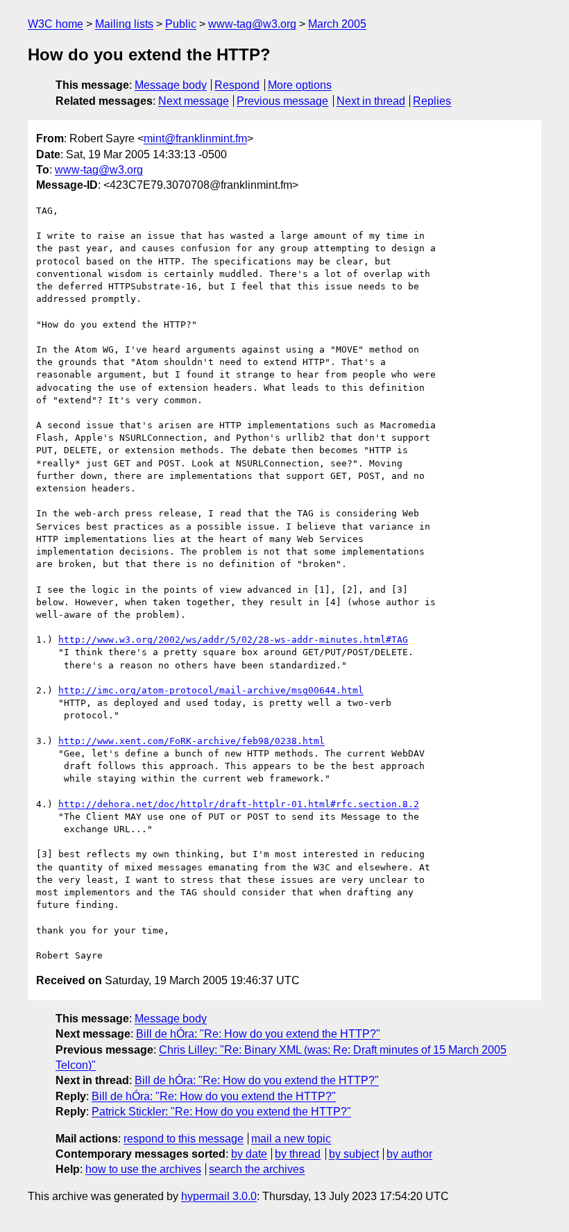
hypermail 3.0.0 (219, 1196)
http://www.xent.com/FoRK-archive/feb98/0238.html (191, 741)
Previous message (282, 101)
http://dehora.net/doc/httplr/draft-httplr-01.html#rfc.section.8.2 (238, 804)
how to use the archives (143, 1169)
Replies (432, 101)
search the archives (257, 1169)
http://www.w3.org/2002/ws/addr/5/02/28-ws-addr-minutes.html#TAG (233, 639)
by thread (298, 1154)
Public (180, 24)
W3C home (55, 24)
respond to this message (184, 1139)
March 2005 (337, 24)
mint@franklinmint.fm (195, 138)
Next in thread (371, 101)
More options (300, 85)
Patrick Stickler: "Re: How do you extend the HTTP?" (221, 1111)
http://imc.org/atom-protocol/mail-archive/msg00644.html (211, 690)
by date (249, 1154)
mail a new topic (291, 1139)
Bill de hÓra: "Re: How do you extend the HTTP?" (258, 1034)
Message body (171, 85)
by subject (354, 1154)
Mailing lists (124, 24)
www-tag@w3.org (252, 24)
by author (409, 1154)
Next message (193, 101)
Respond (237, 85)
